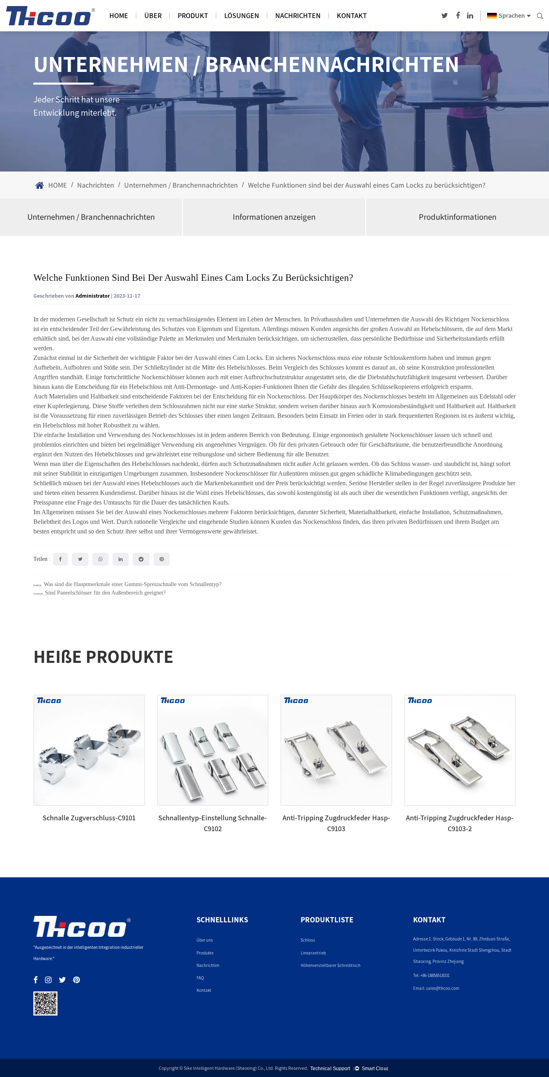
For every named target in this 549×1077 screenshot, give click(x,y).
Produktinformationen (457, 216)
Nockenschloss (490, 319)
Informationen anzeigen (274, 216)
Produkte (205, 953)
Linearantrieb (313, 953)
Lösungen (241, 15)
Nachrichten (298, 15)
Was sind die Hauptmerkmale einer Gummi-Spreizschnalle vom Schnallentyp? (132, 584)
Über (153, 15)
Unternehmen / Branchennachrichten (181, 185)
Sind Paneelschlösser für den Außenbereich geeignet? (105, 593)
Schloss (308, 940)
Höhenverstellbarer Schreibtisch (331, 965)
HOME (118, 15)
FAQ (200, 978)
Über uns (205, 940)
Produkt (193, 15)
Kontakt (352, 15)
